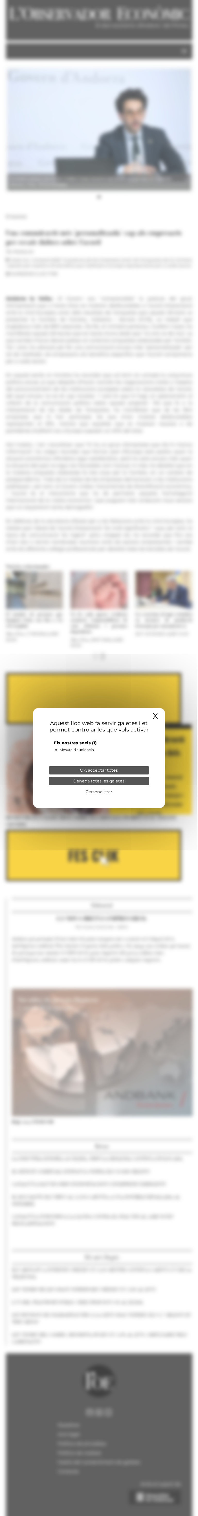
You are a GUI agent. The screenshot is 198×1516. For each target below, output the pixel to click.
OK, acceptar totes (99, 770)
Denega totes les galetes (99, 781)
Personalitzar (99, 791)
